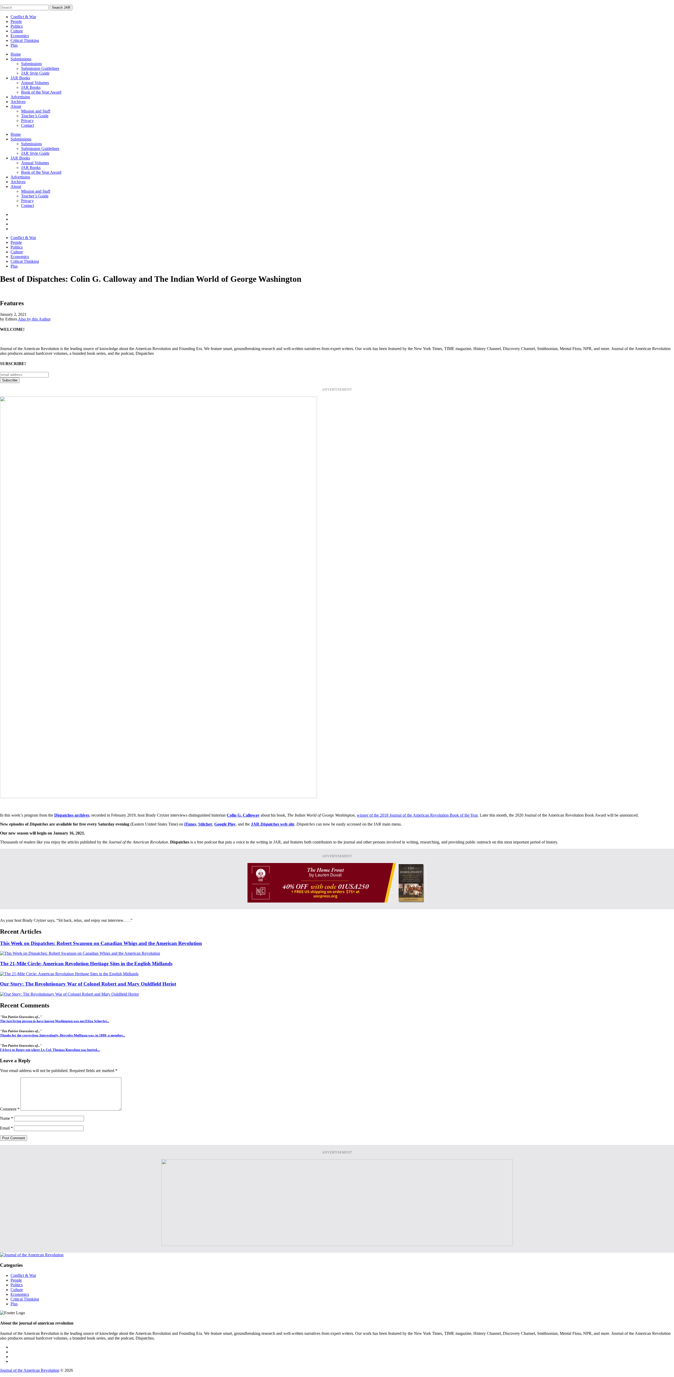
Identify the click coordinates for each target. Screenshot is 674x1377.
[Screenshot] (158, 796)
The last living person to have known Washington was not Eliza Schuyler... (54, 1021)
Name (6, 1118)
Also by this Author (34, 319)
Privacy (27, 120)
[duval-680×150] (337, 901)
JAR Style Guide (35, 73)
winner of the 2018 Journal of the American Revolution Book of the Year (417, 815)
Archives (18, 101)
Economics (20, 35)
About (16, 106)
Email (6, 1128)
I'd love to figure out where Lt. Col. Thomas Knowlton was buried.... (50, 1050)
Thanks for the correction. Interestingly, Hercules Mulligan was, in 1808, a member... (62, 1035)
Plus (14, 45)
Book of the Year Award (41, 92)
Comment (9, 1109)
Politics (17, 26)
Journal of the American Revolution (29, 1370)
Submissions (21, 59)
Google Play (225, 824)
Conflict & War (23, 16)
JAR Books (20, 78)
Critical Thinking (25, 40)
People (16, 21)
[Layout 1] (337, 1244)
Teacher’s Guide (34, 116)
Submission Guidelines (40, 68)
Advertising (20, 97)
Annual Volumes (35, 82)
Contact (27, 125)
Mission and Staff (35, 111)
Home (16, 54)
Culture (17, 31)
